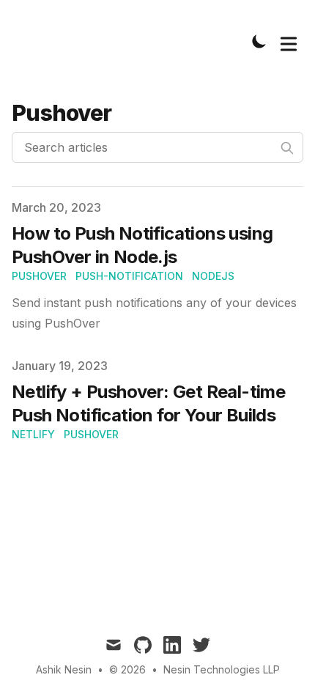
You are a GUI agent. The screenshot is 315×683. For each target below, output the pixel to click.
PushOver (39, 276)
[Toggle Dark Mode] (259, 41)
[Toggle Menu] (288, 41)
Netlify (33, 434)
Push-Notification (129, 276)
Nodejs (213, 276)
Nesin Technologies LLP (221, 669)
